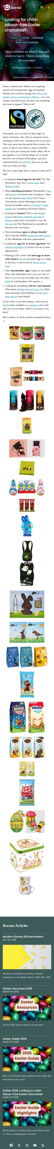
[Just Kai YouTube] (34, 1145)
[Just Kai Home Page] (12, 4)
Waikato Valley (12, 186)
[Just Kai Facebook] (11, 1145)
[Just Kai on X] (19, 1145)
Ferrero (22, 259)
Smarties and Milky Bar (16, 247)
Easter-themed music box (32, 289)
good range (33, 182)
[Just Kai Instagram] (27, 1145)
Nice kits (9, 224)
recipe (15, 277)
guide (7, 281)
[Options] (48, 7)
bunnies (13, 194)
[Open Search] (41, 7)
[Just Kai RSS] (42, 1145)
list (18, 155)
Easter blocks (26, 198)
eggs (49, 191)
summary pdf (35, 305)
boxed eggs (33, 235)
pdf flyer (27, 162)
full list (6, 305)
